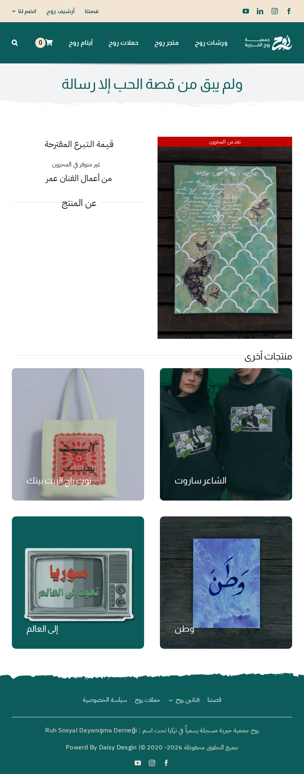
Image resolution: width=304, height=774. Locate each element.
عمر (52, 178)
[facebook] (289, 11)
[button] (15, 42)
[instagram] (275, 11)
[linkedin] (260, 11)
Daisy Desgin (118, 747)
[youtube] (246, 11)
